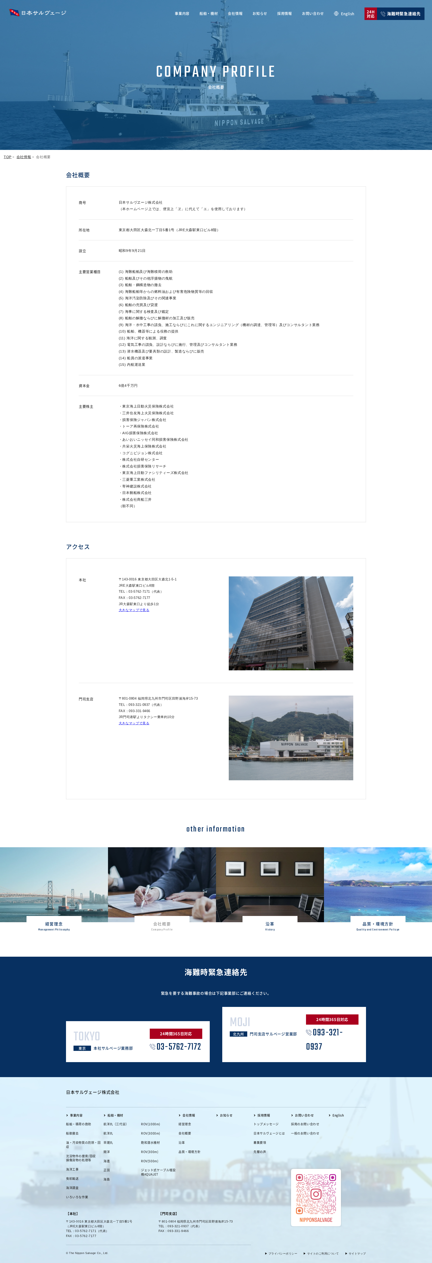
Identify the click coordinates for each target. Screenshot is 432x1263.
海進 (107, 1161)
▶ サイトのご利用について (321, 1253)
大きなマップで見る (134, 610)
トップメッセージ (266, 1124)
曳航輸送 (72, 1178)
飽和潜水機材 (150, 1142)
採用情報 (284, 13)
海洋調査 (72, 1188)
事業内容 (182, 13)
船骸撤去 (72, 1133)
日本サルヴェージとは (269, 1133)
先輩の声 (260, 1152)
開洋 (107, 1152)
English (347, 13)
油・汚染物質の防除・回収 (83, 1144)
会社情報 (235, 13)
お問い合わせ (313, 13)
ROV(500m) (149, 1161)
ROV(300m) (149, 1152)
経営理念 (184, 1124)
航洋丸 (108, 1133)
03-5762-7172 (178, 1047)
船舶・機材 (209, 13)
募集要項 (260, 1142)
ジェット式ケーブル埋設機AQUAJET (158, 1172)
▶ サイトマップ (355, 1253)
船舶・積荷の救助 (78, 1124)
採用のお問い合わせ (305, 1124)
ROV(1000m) (150, 1124)
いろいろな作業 (77, 1197)
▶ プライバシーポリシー (281, 1253)
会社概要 (184, 1133)
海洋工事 (72, 1169)
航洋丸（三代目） (116, 1124)
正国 (107, 1170)
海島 (107, 1179)
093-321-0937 (324, 1040)
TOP (8, 157)
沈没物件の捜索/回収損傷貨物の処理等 (81, 1158)
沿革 (181, 1142)
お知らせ (259, 13)
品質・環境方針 (189, 1152)
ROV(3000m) (150, 1133)
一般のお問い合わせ (305, 1133)
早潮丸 (108, 1142)
